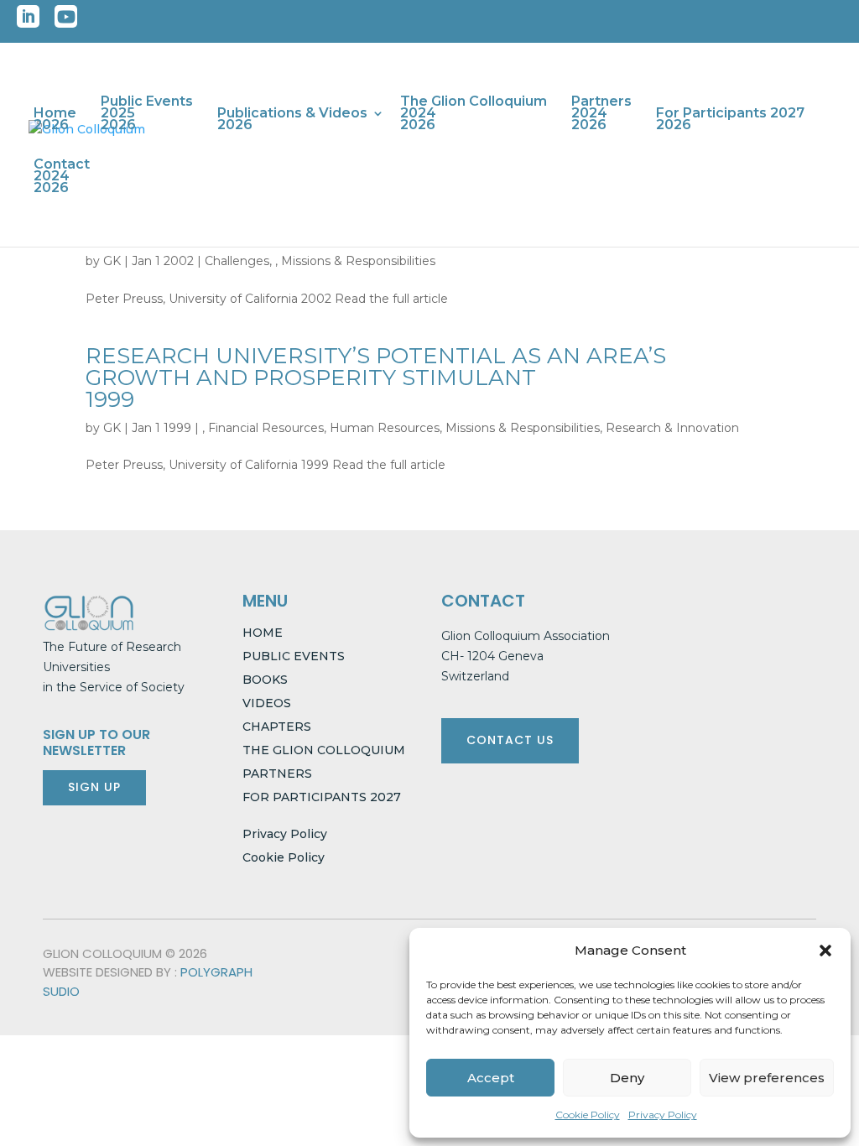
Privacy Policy (662, 1114)
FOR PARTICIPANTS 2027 (321, 797)
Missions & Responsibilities (358, 260)
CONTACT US (510, 740)
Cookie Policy (587, 1114)
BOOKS (265, 679)
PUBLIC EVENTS (293, 656)
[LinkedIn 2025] (28, 21)
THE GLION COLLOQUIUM (323, 750)
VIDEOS (266, 703)
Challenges (237, 260)
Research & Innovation (672, 427)
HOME (262, 632)
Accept (490, 1078)
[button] (825, 950)
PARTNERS (277, 773)
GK (112, 260)
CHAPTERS (276, 726)
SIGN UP (94, 787)
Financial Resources (266, 427)
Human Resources (385, 427)
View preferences (767, 1078)
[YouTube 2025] (66, 21)
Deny (627, 1078)
